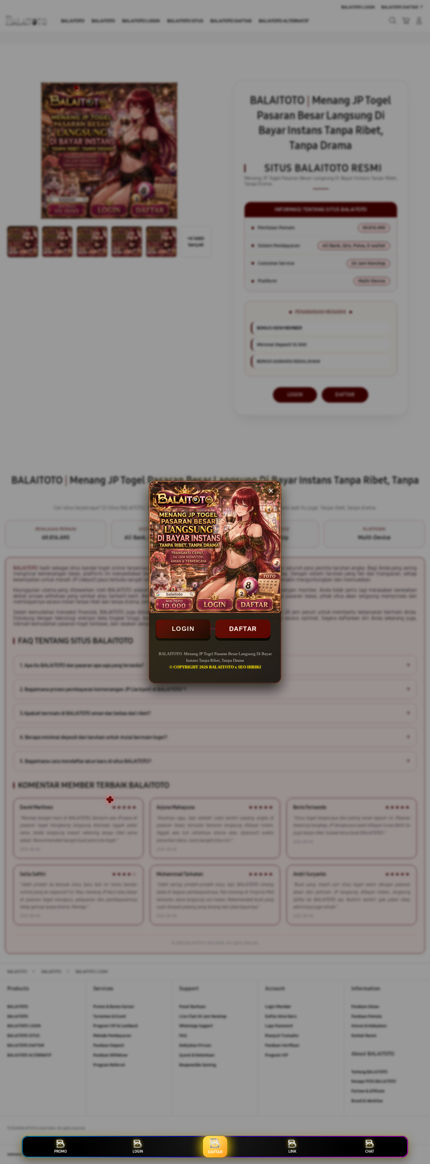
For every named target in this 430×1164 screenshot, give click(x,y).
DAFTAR (243, 628)
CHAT (369, 1151)
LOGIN (183, 628)
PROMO (60, 1151)
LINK (292, 1151)
